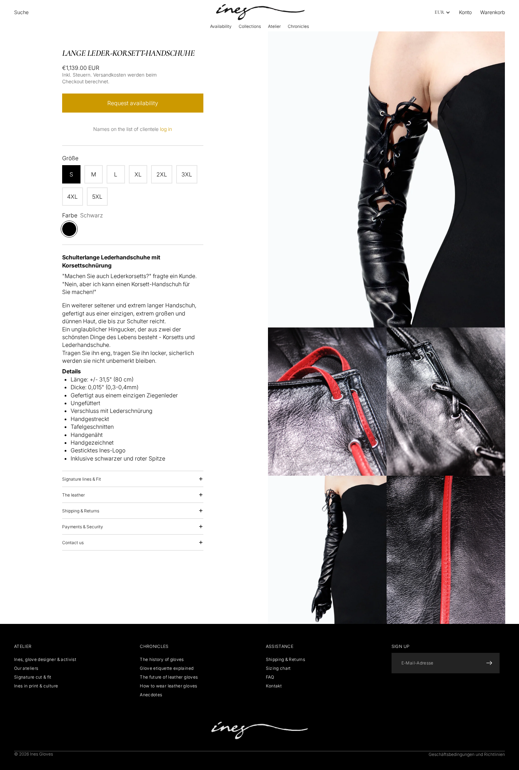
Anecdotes (151, 694)
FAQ (270, 677)
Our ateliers (26, 668)
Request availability (132, 103)
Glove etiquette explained (166, 668)
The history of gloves (162, 659)
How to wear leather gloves (168, 685)
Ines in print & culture (36, 685)
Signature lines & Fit (81, 479)
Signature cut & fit (33, 677)
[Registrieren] (489, 662)
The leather (73, 495)
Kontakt (274, 685)
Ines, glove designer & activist (45, 659)
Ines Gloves (41, 754)
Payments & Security (82, 526)
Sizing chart (278, 668)
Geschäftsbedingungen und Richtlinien (467, 754)
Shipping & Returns (80, 510)
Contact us (73, 542)
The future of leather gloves (169, 677)
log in (166, 129)
